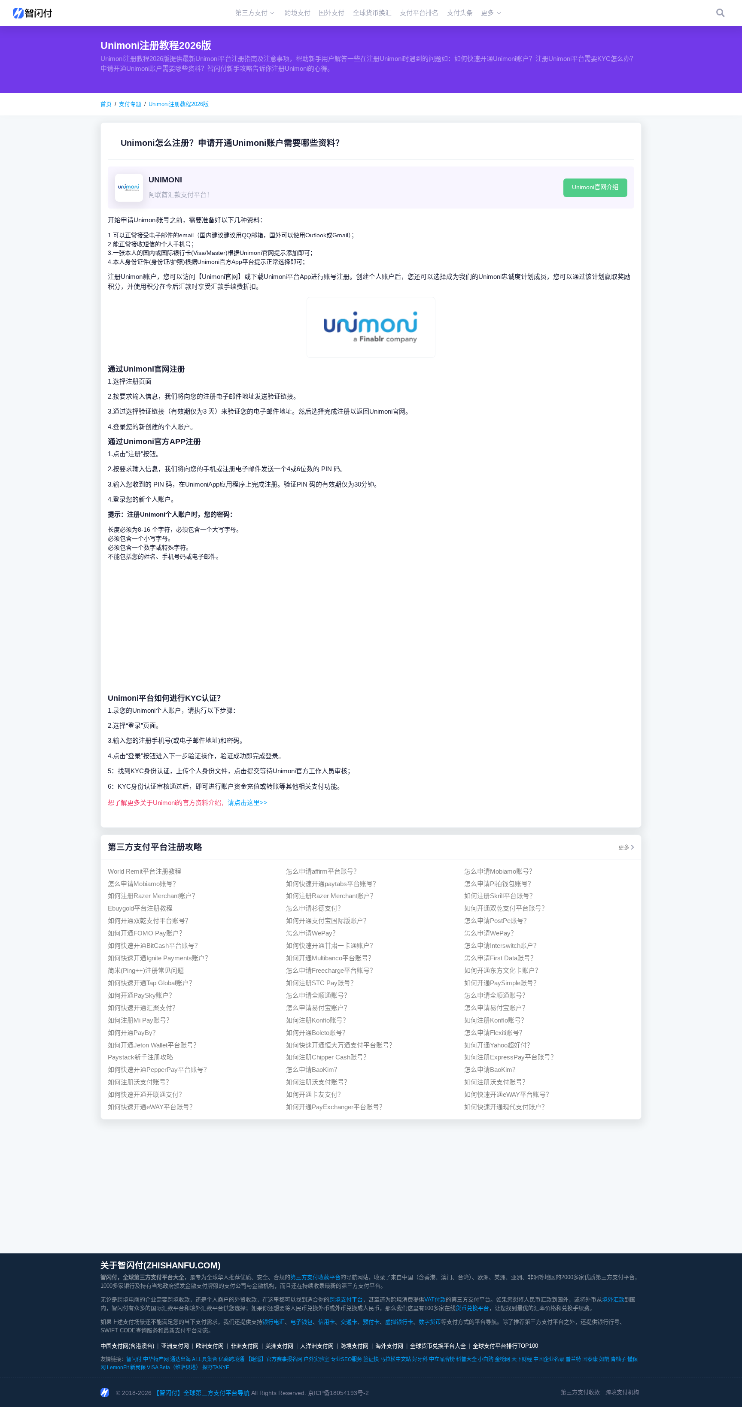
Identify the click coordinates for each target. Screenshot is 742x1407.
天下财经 (521, 1359)
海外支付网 (389, 1346)
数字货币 (430, 1322)
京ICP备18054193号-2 (338, 1392)
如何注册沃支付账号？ (140, 1082)
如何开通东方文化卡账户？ (502, 970)
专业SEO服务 (346, 1359)
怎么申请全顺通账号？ (318, 995)
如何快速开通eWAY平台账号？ (508, 1094)
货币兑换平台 (472, 1308)
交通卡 (349, 1322)
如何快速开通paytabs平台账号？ (332, 883)
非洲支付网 (244, 1346)
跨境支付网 (354, 1346)
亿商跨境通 (231, 1359)
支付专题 (130, 104)
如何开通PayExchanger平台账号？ (336, 1106)
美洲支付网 (279, 1346)
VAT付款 (435, 1299)
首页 (106, 104)
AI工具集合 (204, 1359)
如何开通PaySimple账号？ (502, 982)
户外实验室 (316, 1359)
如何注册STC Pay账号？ (321, 982)
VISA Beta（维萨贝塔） (174, 1368)
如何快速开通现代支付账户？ (506, 1106)
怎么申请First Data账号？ (500, 958)
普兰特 (573, 1359)
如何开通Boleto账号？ (317, 1032)
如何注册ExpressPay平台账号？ (510, 1057)
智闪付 (134, 1359)
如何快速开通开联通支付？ (146, 1094)
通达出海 (180, 1359)
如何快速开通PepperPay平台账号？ (159, 1069)
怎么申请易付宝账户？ (318, 1007)
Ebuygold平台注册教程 (140, 908)
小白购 (485, 1359)
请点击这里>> (248, 802)
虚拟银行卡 (399, 1322)
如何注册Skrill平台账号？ (500, 895)
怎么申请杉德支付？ (315, 908)
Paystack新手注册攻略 (140, 1057)
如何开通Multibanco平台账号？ (330, 958)
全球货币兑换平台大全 (438, 1346)
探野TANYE (215, 1368)
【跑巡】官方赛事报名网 (274, 1359)
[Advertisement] (371, 627)
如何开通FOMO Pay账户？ (147, 933)
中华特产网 (156, 1359)
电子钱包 (301, 1322)
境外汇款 (613, 1299)
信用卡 (326, 1322)
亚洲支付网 (175, 1346)
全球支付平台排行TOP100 (505, 1346)
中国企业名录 (548, 1359)
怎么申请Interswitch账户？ (502, 945)
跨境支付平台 (346, 1299)
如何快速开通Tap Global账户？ (151, 982)
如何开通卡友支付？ (315, 1094)
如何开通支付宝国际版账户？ (328, 920)
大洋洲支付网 (317, 1346)
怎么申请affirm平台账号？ (323, 871)
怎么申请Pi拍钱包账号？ (499, 883)
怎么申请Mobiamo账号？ (499, 871)
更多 (623, 847)
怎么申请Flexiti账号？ (495, 1032)
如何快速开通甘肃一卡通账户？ (331, 945)
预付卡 (371, 1322)
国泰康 (590, 1359)
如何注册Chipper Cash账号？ (328, 1057)
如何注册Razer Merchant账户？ (153, 895)
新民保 (138, 1368)
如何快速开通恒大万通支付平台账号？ (340, 1045)
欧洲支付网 (210, 1346)
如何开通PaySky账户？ (141, 995)
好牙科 (420, 1359)
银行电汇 (273, 1322)
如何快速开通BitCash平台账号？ (154, 945)
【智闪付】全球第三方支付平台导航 (201, 1392)
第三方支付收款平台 (315, 1277)
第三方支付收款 (580, 1392)
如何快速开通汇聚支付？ (143, 1007)
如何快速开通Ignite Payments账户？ (159, 958)
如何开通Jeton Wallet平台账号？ (154, 1045)
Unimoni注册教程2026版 (179, 104)
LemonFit (118, 1368)
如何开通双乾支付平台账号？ (506, 908)
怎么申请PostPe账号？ (497, 920)
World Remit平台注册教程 (144, 871)
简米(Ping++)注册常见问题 (146, 970)
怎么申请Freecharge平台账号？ (331, 970)
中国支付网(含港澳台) (127, 1346)
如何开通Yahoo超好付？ (498, 1045)
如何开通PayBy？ (133, 1032)
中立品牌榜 (442, 1359)
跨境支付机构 (622, 1392)
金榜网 (502, 1359)
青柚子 (618, 1359)
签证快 (371, 1359)
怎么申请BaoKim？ (313, 1069)
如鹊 (604, 1359)
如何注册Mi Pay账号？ (140, 1020)
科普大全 (466, 1359)
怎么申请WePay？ (312, 933)
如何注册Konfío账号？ (317, 1020)
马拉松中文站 (395, 1359)
